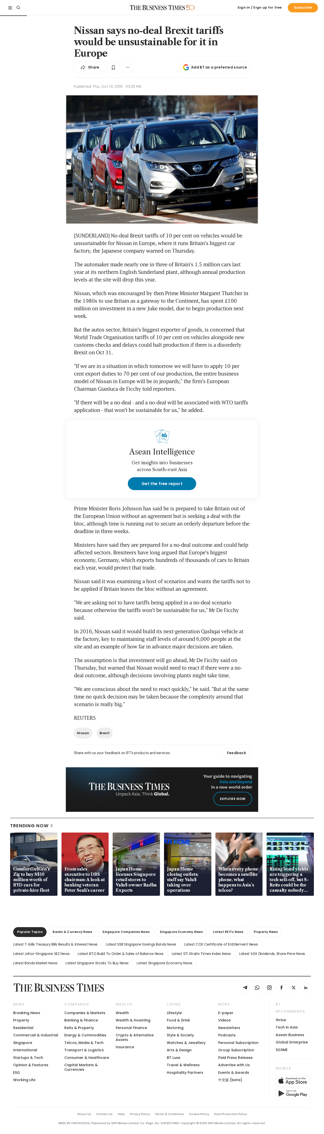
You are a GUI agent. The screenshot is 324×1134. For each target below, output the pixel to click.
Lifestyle (174, 1012)
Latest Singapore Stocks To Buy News (97, 963)
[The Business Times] (157, 7)
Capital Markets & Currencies (81, 1067)
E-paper (225, 1012)
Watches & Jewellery (186, 1042)
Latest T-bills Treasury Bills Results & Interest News (55, 944)
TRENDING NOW (29, 825)
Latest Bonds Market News (35, 963)
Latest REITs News (228, 932)
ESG (16, 1072)
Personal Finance (131, 1027)
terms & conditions (169, 1114)
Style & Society (180, 1035)
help (121, 1114)
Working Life (24, 1079)
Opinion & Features (30, 1064)
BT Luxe (173, 1057)
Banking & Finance (81, 1020)
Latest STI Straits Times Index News (201, 953)
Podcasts (227, 1035)
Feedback (236, 752)
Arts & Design (179, 1050)
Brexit (104, 733)
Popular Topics (30, 932)
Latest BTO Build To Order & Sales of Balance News (120, 953)
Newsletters (229, 1027)
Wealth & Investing (133, 1020)
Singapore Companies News (126, 932)
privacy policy (140, 1114)
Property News (266, 932)
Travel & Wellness (183, 1064)
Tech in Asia (287, 1027)
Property (21, 1020)
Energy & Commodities (85, 1035)
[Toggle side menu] (10, 8)
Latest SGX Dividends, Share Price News (272, 953)
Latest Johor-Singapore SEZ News (41, 953)
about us (84, 1114)
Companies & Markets (84, 1012)
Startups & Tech (28, 1057)
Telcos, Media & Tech (84, 1042)
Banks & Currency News (72, 932)
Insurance (125, 1047)
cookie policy (199, 1114)
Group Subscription (236, 1050)
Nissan (83, 733)
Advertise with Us (234, 1064)
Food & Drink (178, 1020)
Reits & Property (79, 1027)
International (25, 1050)
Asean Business (290, 1034)
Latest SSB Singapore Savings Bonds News (141, 944)
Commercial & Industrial (35, 1035)
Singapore (22, 1042)
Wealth (122, 1012)
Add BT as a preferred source (219, 67)
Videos (224, 1020)
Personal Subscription (238, 1042)
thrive (281, 1019)
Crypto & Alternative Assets (135, 1037)
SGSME (282, 1049)
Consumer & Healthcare (86, 1057)
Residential (23, 1027)
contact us (104, 1114)
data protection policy (230, 1114)
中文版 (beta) (230, 1079)
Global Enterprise (292, 1042)
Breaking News (26, 1012)
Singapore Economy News (181, 932)
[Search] (18, 8)
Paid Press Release (235, 1057)
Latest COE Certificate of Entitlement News (221, 944)
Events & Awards (233, 1072)
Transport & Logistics (84, 1050)
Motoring (175, 1027)
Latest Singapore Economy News (164, 963)
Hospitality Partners (185, 1072)
